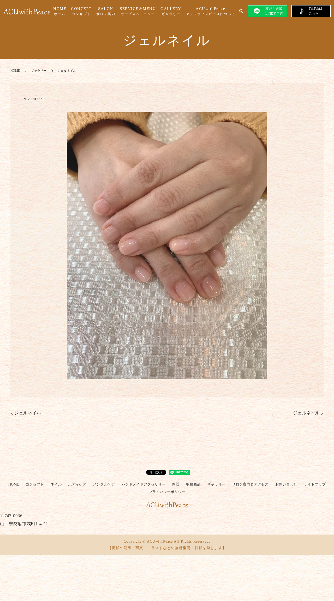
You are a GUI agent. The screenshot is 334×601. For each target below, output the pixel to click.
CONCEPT (81, 11)
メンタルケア (104, 484)
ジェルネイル (27, 412)
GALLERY (170, 11)
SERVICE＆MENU (138, 11)
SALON (105, 11)
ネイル (56, 484)
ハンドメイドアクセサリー (143, 484)
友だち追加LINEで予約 (274, 11)
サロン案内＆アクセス (250, 484)
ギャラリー (38, 70)
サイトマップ (315, 484)
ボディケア (77, 484)
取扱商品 (193, 484)
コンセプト (35, 484)
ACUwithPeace (210, 11)
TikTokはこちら (316, 11)
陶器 (175, 484)
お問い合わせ (286, 484)
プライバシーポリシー (167, 492)
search (241, 11)
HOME (59, 11)
